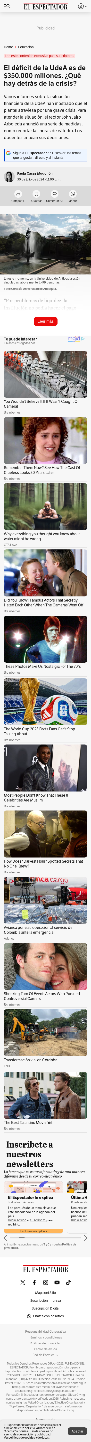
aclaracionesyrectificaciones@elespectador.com (45, 1391)
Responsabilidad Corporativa (45, 1331)
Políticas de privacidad (45, 1343)
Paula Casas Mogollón (34, 173)
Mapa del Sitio (45, 1293)
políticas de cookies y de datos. (29, 1437)
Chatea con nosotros (48, 1316)
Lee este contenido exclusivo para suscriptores (39, 56)
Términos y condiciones (45, 1337)
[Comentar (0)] (54, 194)
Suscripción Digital (45, 1308)
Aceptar (77, 1431)
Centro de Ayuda (45, 1349)
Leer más (46, 321)
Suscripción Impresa (45, 1300)
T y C (46, 1244)
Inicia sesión (17, 1220)
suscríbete (38, 1220)
